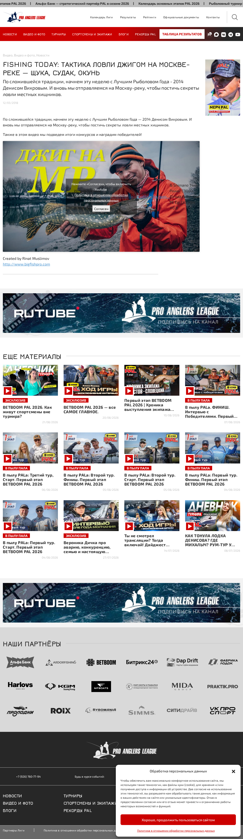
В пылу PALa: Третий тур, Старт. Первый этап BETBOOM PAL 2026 (28, 479)
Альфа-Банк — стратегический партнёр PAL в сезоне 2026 (60, 3)
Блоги (124, 34)
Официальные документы (181, 17)
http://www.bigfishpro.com (26, 263)
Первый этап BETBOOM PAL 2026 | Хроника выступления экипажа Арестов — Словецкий (148, 407)
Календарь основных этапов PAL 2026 (147, 3)
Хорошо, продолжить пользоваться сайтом (178, 819)
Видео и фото (34, 34)
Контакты (213, 17)
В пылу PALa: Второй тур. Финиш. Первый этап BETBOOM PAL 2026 (89, 479)
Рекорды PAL (145, 34)
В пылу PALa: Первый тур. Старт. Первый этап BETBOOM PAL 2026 (29, 547)
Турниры (58, 34)
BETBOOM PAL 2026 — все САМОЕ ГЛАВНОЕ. (90, 409)
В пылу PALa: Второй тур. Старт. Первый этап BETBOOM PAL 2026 (149, 479)
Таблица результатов (182, 34)
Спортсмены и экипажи (92, 34)
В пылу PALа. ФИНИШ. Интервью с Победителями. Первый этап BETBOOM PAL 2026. (210, 413)
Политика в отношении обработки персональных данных (176, 830)
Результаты (128, 17)
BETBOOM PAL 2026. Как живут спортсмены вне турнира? (27, 411)
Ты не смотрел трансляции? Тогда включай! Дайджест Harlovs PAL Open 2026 (147, 542)
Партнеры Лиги (13, 830)
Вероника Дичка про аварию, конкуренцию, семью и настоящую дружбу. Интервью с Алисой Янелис (87, 551)
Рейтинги (149, 17)
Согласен (101, 208)
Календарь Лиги (101, 17)
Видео (8, 55)
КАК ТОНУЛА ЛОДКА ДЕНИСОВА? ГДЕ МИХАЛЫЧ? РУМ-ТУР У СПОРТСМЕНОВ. (208, 542)
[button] (233, 771)
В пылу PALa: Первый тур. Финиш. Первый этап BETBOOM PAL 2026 (211, 479)
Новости (10, 34)
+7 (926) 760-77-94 (28, 776)
